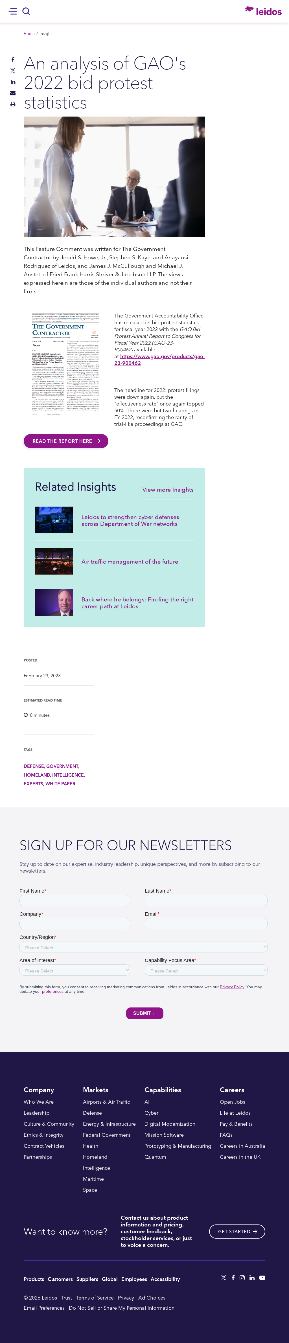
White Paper (60, 783)
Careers (232, 1090)
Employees (134, 1279)
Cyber (151, 1113)
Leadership (36, 1113)
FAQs (226, 1135)
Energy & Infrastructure (109, 1124)
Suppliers (87, 1279)
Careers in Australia (242, 1146)
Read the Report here (63, 441)
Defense (34, 766)
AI (147, 1102)
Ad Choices (151, 1297)
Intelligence (68, 775)
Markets (95, 1090)
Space (90, 1190)
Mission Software (164, 1135)
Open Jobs (232, 1102)
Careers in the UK (240, 1157)
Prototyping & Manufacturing (177, 1146)
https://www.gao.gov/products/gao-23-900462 (159, 359)
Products (34, 1279)
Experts (33, 783)
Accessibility (165, 1279)
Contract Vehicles (44, 1146)
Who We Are (39, 1102)
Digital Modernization (169, 1124)
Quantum (155, 1157)
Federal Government (106, 1135)
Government (62, 766)
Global (110, 1279)
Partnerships (38, 1157)
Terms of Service (95, 1297)
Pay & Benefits (236, 1124)
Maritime (93, 1179)
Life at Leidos (235, 1113)
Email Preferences (44, 1307)
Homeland (37, 775)
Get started (234, 1231)
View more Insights (168, 489)
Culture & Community (49, 1124)
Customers (60, 1279)
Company (39, 1090)
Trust (66, 1297)
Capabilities (162, 1090)
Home (29, 33)
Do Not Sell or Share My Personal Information (121, 1307)
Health (90, 1146)
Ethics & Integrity (44, 1135)
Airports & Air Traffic (106, 1102)
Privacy (126, 1297)
